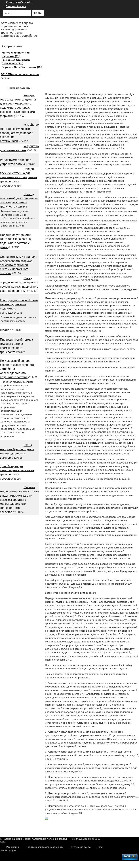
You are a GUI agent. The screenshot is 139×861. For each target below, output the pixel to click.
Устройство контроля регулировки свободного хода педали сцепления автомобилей (19, 133)
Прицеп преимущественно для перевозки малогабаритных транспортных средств (18, 177)
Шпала (4, 330)
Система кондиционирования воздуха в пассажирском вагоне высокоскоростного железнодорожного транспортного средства (19, 500)
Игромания (13, 846)
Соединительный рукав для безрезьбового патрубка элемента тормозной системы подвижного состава (18, 265)
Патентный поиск (16, 6)
